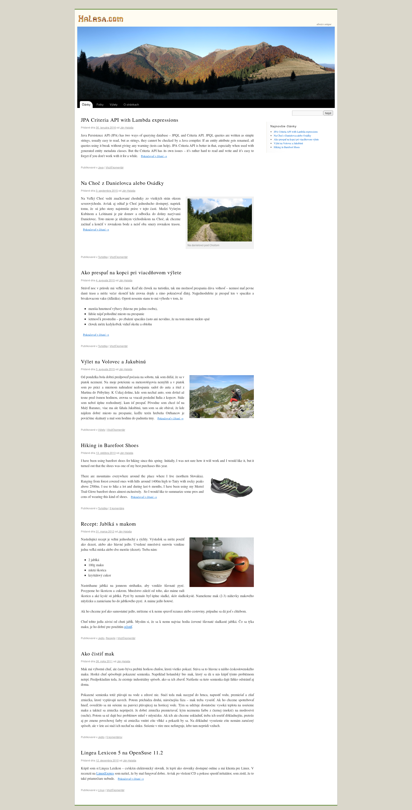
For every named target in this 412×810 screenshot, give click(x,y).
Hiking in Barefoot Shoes (110, 445)
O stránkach (131, 104)
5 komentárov (114, 737)
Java (101, 167)
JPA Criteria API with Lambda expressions (129, 119)
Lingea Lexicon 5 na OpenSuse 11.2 (122, 752)
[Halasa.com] (206, 18)
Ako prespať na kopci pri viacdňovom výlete (131, 272)
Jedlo (101, 638)
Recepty (110, 638)
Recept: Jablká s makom (108, 523)
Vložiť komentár (115, 167)
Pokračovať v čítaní (154, 156)
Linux (101, 790)
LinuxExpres (105, 773)
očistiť (128, 626)
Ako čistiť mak (97, 653)
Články (86, 104)
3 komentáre (117, 508)
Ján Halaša (126, 127)
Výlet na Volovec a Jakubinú (113, 361)
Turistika (103, 257)
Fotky (100, 104)
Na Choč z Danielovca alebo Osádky (122, 182)
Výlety (114, 104)
